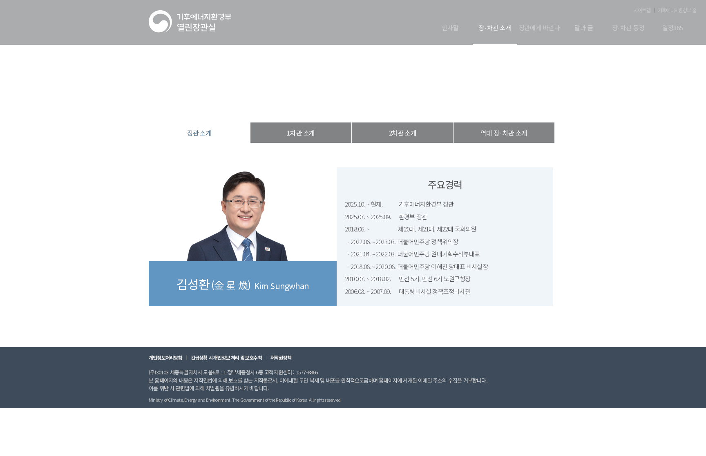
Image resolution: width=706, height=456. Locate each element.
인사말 (450, 28)
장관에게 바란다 (539, 28)
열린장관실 (304, 106)
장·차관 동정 (628, 28)
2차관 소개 (402, 133)
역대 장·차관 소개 (503, 133)
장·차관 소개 (494, 28)
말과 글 (583, 28)
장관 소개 (395, 106)
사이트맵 (642, 10)
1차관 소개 (301, 133)
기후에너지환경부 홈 (677, 10)
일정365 (672, 28)
